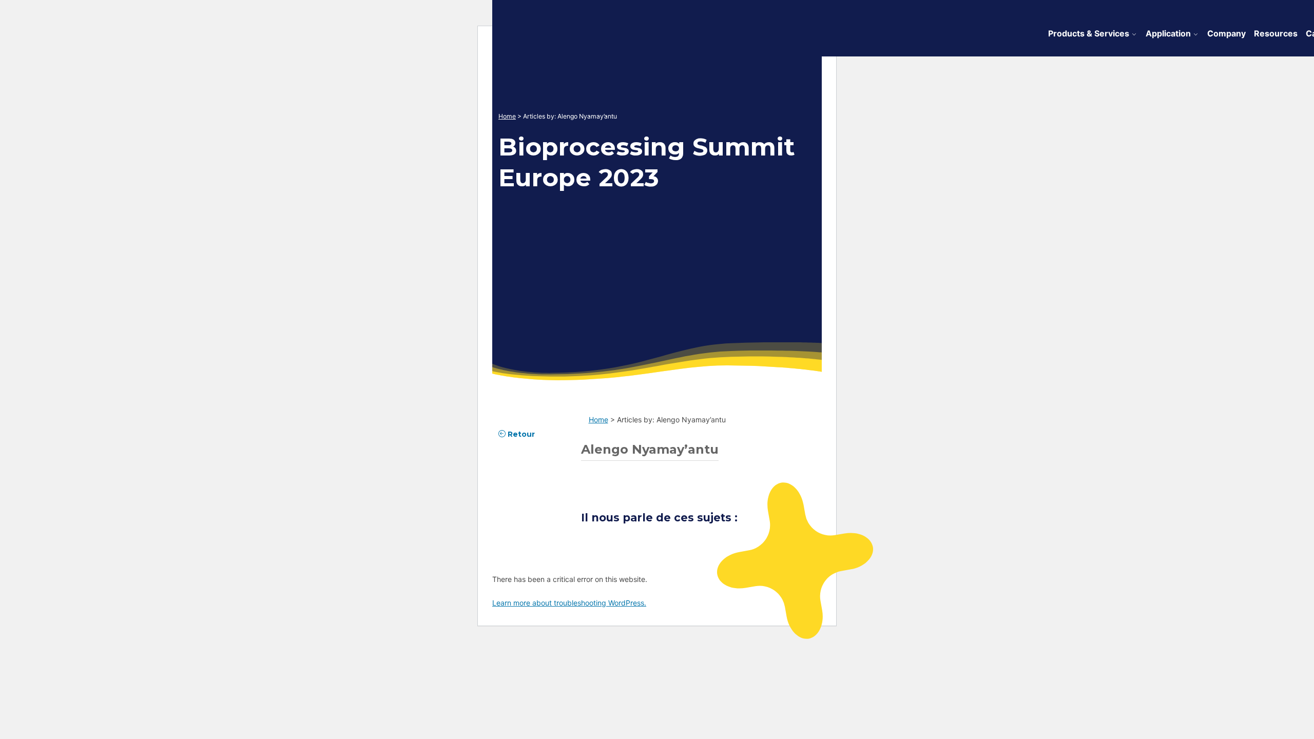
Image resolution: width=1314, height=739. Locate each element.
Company (1226, 33)
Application (1168, 33)
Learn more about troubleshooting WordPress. (569, 602)
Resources (1276, 33)
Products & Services (1088, 33)
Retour (520, 434)
